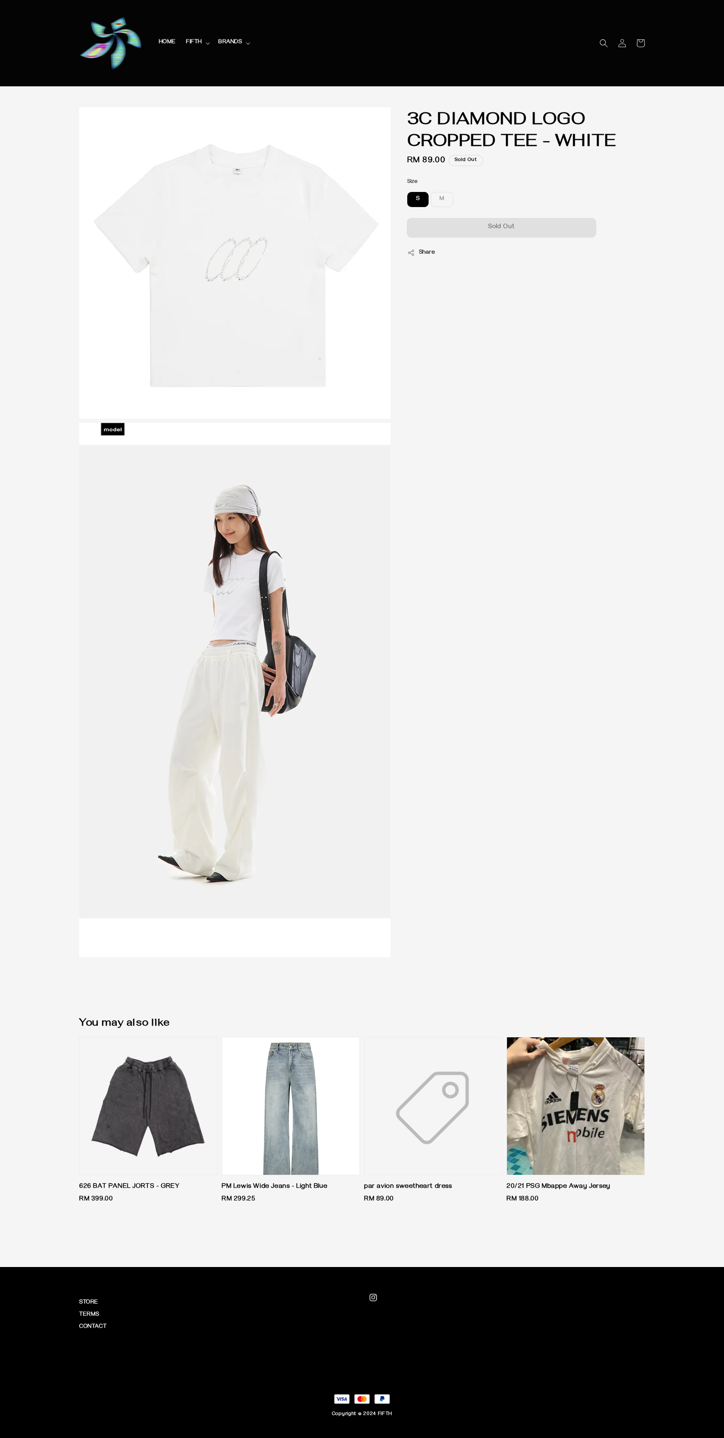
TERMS (89, 1315)
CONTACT (92, 1327)
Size (412, 182)
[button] (604, 43)
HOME (167, 42)
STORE (88, 1302)
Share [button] (427, 253)
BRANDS (230, 42)
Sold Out (501, 227)
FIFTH (194, 42)
